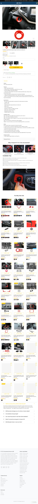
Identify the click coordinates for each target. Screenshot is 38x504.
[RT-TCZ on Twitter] (4, 467)
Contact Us (21, 478)
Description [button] (6, 80)
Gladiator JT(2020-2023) (23, 454)
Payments (2, 484)
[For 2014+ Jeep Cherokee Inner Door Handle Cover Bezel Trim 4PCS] (19, 267)
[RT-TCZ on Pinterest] (8, 467)
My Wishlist (2, 494)
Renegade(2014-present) (23, 467)
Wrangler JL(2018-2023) (23, 457)
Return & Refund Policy (4, 480)
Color (4, 57)
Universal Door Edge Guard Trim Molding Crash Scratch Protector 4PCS (31, 234)
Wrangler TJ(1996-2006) (23, 461)
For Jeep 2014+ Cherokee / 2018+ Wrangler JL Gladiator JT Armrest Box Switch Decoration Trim (6, 234)
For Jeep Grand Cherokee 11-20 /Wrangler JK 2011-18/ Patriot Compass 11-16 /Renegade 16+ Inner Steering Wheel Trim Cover (6, 276)
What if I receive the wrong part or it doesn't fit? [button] (15, 419)
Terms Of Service (3, 481)
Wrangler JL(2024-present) (24, 456)
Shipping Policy (3, 478)
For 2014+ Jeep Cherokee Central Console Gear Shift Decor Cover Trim (31, 336)
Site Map (21, 485)
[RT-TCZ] (8, 150)
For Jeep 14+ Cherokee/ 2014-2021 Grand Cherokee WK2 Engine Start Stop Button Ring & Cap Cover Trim (6, 396)
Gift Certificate (22, 484)
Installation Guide (22, 481)
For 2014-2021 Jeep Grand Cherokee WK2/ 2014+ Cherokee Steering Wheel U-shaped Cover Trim (31, 397)
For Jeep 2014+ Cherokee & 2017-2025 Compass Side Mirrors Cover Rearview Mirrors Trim (19, 356)
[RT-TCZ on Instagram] (6, 467)
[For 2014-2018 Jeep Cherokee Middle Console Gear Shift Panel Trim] (31, 348)
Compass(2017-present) (23, 468)
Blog (20, 487)
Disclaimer (2, 485)
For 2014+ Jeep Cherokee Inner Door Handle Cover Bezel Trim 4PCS (18, 276)
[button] (34, 24)
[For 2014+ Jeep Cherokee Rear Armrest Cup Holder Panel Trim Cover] (19, 388)
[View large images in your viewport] (34, 39)
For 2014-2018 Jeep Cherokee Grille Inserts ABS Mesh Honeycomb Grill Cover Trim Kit (31, 255)
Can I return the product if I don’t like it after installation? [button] (16, 416)
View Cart (2, 493)
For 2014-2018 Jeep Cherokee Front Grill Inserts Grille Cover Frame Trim (19, 316)
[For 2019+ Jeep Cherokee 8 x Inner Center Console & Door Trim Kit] (31, 368)
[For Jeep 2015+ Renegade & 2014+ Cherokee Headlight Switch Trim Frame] (19, 247)
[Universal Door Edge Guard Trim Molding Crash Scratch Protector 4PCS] (31, 225)
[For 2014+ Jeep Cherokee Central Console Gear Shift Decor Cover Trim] (31, 328)
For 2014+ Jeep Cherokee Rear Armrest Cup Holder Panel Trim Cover (18, 396)
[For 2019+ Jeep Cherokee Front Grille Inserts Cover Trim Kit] (19, 287)
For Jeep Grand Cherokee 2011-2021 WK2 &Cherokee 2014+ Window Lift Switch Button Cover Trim (18, 234)
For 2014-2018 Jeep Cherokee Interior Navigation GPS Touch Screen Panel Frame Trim (30, 316)
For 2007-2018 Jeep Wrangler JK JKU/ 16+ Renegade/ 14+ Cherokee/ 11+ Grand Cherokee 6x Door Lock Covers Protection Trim (6, 212)
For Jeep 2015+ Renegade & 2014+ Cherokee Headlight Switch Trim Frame (19, 255)
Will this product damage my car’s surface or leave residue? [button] (17, 411)
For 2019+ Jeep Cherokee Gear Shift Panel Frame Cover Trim (5, 255)
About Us (21, 477)
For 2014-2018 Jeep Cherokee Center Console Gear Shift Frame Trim (6, 336)
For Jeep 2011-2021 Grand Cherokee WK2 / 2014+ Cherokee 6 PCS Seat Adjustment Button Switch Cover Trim (6, 316)
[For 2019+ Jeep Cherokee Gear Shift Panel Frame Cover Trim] (6, 247)
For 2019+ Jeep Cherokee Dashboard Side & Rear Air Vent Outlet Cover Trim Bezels (30, 276)
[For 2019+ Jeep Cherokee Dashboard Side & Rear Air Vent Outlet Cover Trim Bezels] (31, 267)
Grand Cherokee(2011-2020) (24, 464)
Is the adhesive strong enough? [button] (11, 413)
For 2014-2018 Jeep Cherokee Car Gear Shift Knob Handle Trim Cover (31, 295)
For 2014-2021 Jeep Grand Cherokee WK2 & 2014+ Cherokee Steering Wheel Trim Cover (19, 212)
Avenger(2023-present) (23, 471)
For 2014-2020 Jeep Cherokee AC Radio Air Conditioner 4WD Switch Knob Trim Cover (6, 356)
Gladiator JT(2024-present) (24, 453)
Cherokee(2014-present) (23, 465)
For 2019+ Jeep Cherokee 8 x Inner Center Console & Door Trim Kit (31, 376)
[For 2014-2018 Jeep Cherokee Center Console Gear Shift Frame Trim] (6, 328)
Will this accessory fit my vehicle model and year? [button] (15, 403)
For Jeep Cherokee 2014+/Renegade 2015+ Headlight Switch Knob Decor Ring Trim (6, 376)
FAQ (1, 477)
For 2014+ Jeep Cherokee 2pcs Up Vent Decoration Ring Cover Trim (19, 336)
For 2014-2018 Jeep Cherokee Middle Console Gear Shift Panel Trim (31, 356)
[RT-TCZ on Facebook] (2, 467)
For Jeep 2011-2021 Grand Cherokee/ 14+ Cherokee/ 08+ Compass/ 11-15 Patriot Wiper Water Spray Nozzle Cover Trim (31, 212)
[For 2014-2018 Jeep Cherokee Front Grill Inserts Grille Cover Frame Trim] (19, 308)
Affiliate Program (22, 480)
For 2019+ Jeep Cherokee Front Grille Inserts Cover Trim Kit (18, 295)
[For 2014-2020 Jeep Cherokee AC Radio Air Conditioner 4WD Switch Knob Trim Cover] (6, 348)
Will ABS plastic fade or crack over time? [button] (13, 422)
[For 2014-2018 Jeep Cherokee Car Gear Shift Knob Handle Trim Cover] (31, 287)
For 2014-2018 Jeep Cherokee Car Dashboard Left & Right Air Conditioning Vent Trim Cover (6, 296)
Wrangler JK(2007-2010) (23, 460)
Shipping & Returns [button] (7, 139)
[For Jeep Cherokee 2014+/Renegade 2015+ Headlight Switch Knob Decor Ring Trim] (6, 368)
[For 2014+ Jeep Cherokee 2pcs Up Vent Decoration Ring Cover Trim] (19, 328)
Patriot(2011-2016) (22, 472)
